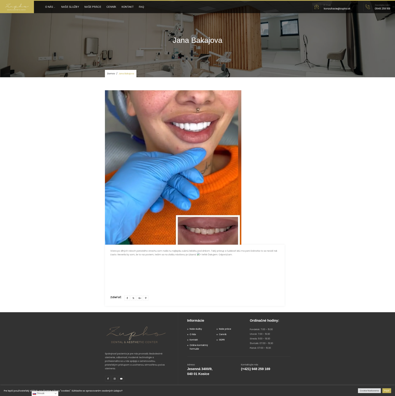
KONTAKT (128, 7)
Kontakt (194, 339)
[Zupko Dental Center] (17, 7)
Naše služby (196, 328)
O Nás (193, 334)
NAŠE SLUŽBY (70, 7)
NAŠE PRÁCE (92, 7)
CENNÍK (111, 7)
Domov (111, 73)
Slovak (40, 393)
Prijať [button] (386, 390)
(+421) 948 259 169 (255, 369)
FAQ (141, 7)
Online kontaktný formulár (199, 347)
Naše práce (225, 328)
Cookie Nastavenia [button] (369, 390)
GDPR (222, 339)
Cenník (223, 334)
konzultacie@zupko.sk (337, 8)
